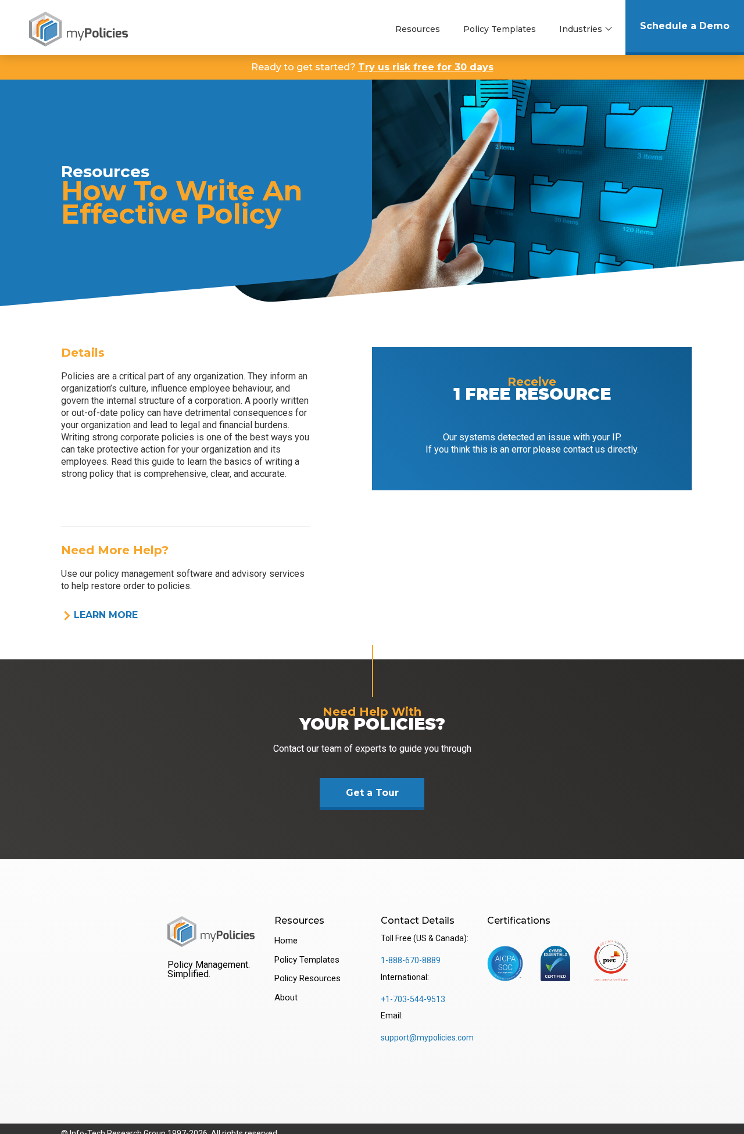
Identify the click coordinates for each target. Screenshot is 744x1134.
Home (286, 940)
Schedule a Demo (684, 25)
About (286, 997)
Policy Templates (499, 29)
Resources (417, 29)
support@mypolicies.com (427, 1037)
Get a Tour (372, 792)
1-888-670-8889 (411, 960)
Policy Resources (307, 978)
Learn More (106, 614)
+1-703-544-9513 (413, 999)
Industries (580, 29)
